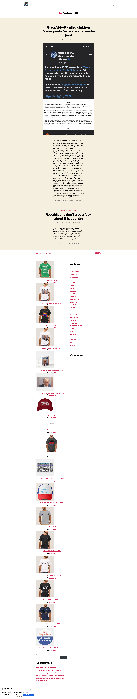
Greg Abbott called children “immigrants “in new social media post (68, 31)
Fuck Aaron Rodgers (75, 315)
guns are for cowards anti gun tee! (52, 599)
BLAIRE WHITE (74, 312)
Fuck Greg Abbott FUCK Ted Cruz (69, 243)
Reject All (18, 694)
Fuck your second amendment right (64, 245)
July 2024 (73, 280)
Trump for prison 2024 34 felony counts (51, 348)
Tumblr (106, 3)
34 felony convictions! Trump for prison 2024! (52, 370)
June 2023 (73, 291)
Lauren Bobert (74, 337)
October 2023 (74, 285)
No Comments (77, 222)
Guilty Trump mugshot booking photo (51, 303)
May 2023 (72, 294)
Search (37, 654)
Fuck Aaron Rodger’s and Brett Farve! (46, 667)
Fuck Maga (73, 320)
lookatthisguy (52, 282)
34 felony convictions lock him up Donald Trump (51, 393)
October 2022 (74, 302)
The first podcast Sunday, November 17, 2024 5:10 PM (50, 670)
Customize (7, 694)
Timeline (72, 345)
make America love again (51, 280)
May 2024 (72, 282)
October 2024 (74, 274)
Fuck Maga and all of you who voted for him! (47, 673)
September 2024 (74, 277)
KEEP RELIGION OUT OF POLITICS (52, 551)
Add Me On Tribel (99, 3)
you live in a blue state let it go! (52, 623)
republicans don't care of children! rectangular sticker (52, 478)
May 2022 (72, 307)
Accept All (29, 694)
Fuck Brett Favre (74, 317)
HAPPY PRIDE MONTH (51, 325)
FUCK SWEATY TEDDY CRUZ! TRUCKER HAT (51, 502)
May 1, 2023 (72, 39)
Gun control (64, 210)
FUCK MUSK (73, 323)
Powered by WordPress (60, 696)
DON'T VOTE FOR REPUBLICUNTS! (52, 575)
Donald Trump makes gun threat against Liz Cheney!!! (50, 675)
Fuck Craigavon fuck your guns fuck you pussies (63, 200)
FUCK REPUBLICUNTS (68, 23)
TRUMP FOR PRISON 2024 (51, 415)
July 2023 (72, 288)
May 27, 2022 (68, 222)
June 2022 (73, 305)
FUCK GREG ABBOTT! (51, 526)
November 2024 (74, 271)
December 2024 (74, 269)
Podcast (72, 342)
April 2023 (73, 296)
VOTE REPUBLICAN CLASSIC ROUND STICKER (51, 647)
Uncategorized (72, 210)
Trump (72, 348)
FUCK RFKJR (73, 328)
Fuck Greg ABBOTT (77, 200)
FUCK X (72, 331)
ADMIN (66, 39)
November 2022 (74, 299)
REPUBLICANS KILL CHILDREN (47, 696)
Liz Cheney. (73, 339)
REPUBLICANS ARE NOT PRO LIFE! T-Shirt (52, 454)
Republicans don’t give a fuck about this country (68, 216)
